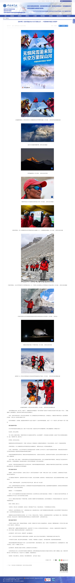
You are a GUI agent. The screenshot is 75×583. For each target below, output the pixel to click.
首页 (5, 15)
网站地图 (47, 1)
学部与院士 (43, 15)
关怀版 (57, 1)
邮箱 (51, 1)
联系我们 (43, 1)
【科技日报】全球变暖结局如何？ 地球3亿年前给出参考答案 (21, 565)
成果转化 (27, 15)
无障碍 (54, 1)
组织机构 (12, 15)
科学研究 (19, 15)
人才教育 (35, 15)
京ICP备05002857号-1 (19, 578)
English (39, 1)
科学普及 (51, 15)
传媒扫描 (7, 18)
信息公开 (68, 15)
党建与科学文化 (60, 15)
